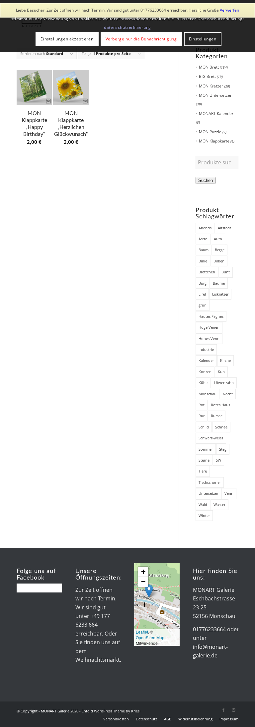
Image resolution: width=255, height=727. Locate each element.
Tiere (203, 471)
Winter (204, 515)
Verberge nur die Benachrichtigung (141, 39)
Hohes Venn (209, 338)
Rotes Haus (220, 404)
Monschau (207, 393)
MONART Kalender (216, 113)
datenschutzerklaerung (127, 27)
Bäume (219, 283)
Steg (222, 449)
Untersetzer (208, 493)
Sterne (204, 460)
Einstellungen (202, 39)
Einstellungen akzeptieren (67, 39)
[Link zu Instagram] (233, 710)
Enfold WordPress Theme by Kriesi (111, 710)
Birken (218, 260)
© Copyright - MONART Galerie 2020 (47, 710)
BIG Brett (207, 76)
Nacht (228, 393)
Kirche (225, 360)
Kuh (221, 371)
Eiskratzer (220, 294)
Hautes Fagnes (211, 316)
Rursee (216, 415)
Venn (228, 493)
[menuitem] (116, 719)
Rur (202, 415)
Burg (203, 283)
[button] (149, 591)
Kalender (206, 360)
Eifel (202, 294)
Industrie (206, 349)
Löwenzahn (224, 382)
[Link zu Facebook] (223, 710)
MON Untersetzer (215, 95)
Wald (203, 504)
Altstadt (224, 227)
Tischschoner (210, 482)
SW (218, 460)
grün (203, 305)
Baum (204, 249)
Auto (218, 238)
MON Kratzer (211, 86)
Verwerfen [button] (229, 10)
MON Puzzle (210, 132)
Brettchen (207, 271)
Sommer (206, 449)
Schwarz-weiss (211, 437)
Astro (203, 238)
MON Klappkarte (214, 141)
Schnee (221, 426)
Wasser (219, 504)
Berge (219, 249)
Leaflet (142, 632)
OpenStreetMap (150, 637)
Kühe (203, 382)
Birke (203, 260)
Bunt (225, 271)
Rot (202, 404)
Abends (205, 227)
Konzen (205, 371)
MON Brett (209, 67)
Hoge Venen (209, 327)
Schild (204, 426)
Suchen (205, 180)
